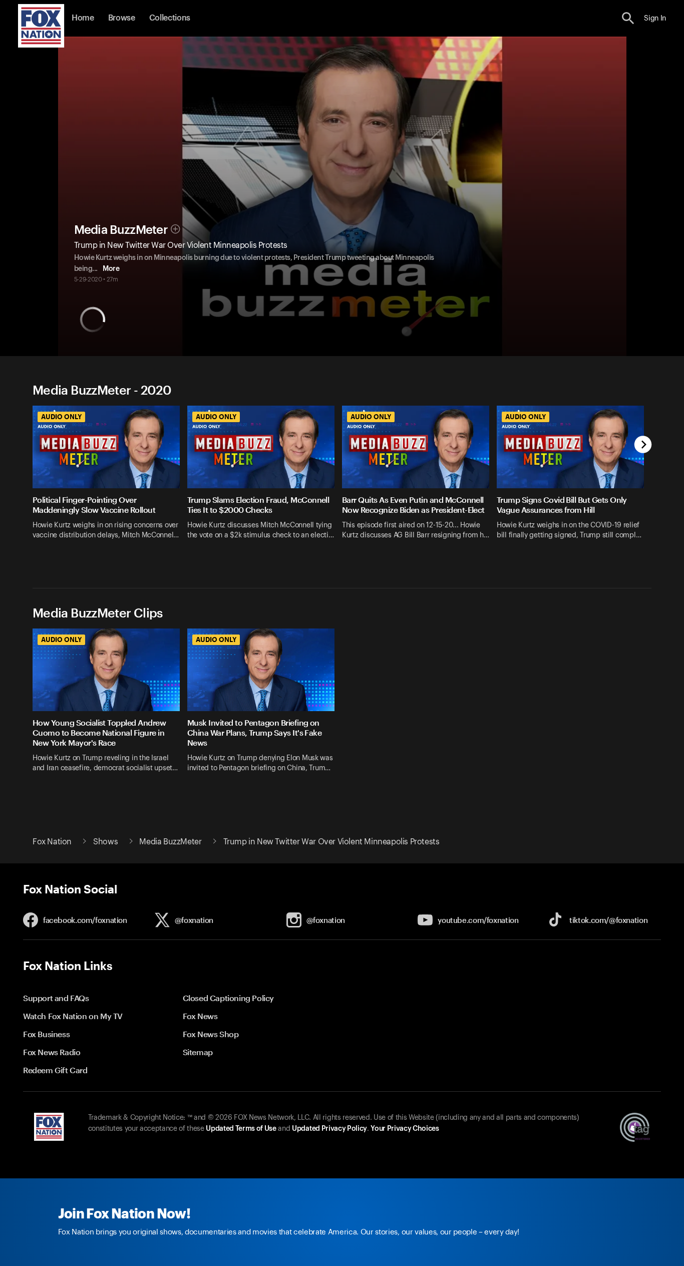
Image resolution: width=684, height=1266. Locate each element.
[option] (110, 484)
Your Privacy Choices (405, 1128)
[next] (643, 445)
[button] (628, 18)
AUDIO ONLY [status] (61, 417)
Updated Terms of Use (241, 1128)
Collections (169, 18)
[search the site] (628, 18)
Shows (105, 842)
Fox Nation (52, 842)
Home (83, 18)
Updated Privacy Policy (329, 1128)
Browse (121, 18)
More (111, 268)
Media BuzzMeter (121, 230)
